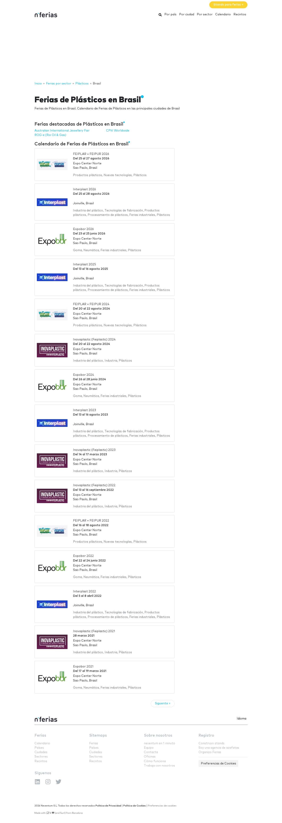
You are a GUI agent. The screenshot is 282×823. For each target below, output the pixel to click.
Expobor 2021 (83, 666)
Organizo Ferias (210, 752)
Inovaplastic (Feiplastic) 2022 (94, 485)
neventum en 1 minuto (159, 743)
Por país (170, 14)
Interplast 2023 (84, 410)
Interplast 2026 (84, 189)
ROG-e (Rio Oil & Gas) (50, 135)
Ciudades (41, 752)
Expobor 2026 (83, 229)
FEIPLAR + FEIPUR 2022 (91, 520)
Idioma (241, 718)
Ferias (40, 735)
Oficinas (150, 756)
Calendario (223, 14)
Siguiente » (162, 703)
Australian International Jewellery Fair (62, 130)
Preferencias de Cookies (218, 763)
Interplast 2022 (84, 591)
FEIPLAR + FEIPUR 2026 (91, 154)
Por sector (205, 14)
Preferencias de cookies (162, 806)
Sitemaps (98, 735)
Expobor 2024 (83, 374)
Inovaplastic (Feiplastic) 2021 (94, 631)
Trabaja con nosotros (159, 765)
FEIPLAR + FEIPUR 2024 (91, 304)
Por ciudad (186, 14)
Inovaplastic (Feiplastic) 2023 (94, 450)
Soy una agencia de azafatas (219, 747)
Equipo (149, 747)
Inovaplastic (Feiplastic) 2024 (94, 339)
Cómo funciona (155, 761)
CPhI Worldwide (117, 130)
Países (39, 747)
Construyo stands (211, 743)
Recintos (239, 14)
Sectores (41, 756)
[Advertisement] (141, 50)
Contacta (151, 752)
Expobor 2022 (83, 556)
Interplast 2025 (84, 264)
